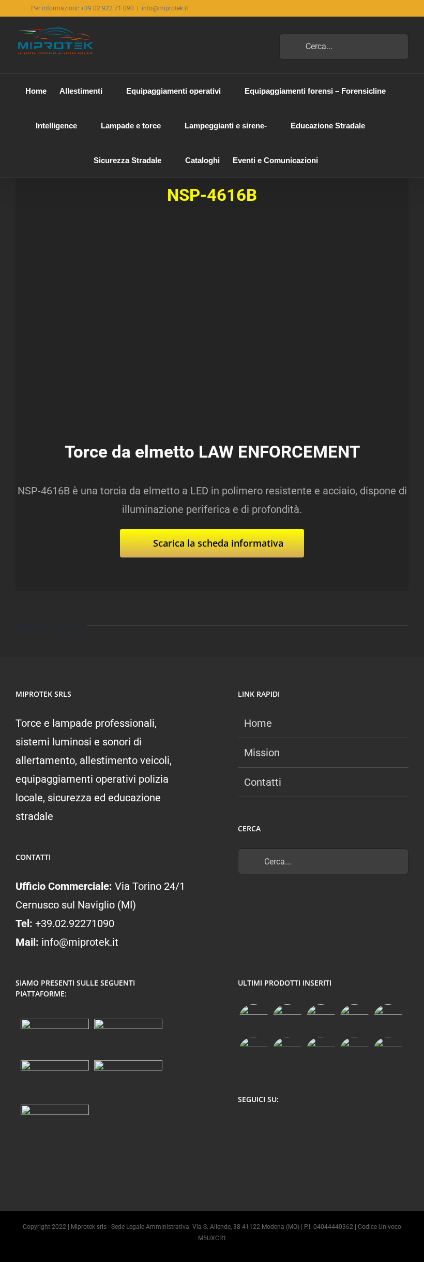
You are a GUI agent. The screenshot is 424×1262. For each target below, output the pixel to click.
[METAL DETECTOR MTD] (253, 1019)
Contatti (262, 782)
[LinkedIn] (304, 1127)
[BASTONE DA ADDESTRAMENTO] (286, 1051)
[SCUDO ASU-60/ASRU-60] (253, 1051)
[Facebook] (244, 1127)
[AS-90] (320, 1051)
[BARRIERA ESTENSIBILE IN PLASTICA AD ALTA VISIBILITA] (387, 1051)
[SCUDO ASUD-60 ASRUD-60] (354, 1019)
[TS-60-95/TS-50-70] (320, 1019)
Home (258, 723)
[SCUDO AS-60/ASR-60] (387, 1019)
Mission (262, 752)
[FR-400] (286, 1019)
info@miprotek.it (165, 8)
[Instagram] (264, 1127)
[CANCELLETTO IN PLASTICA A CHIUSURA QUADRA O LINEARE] (354, 1051)
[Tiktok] (284, 1127)
